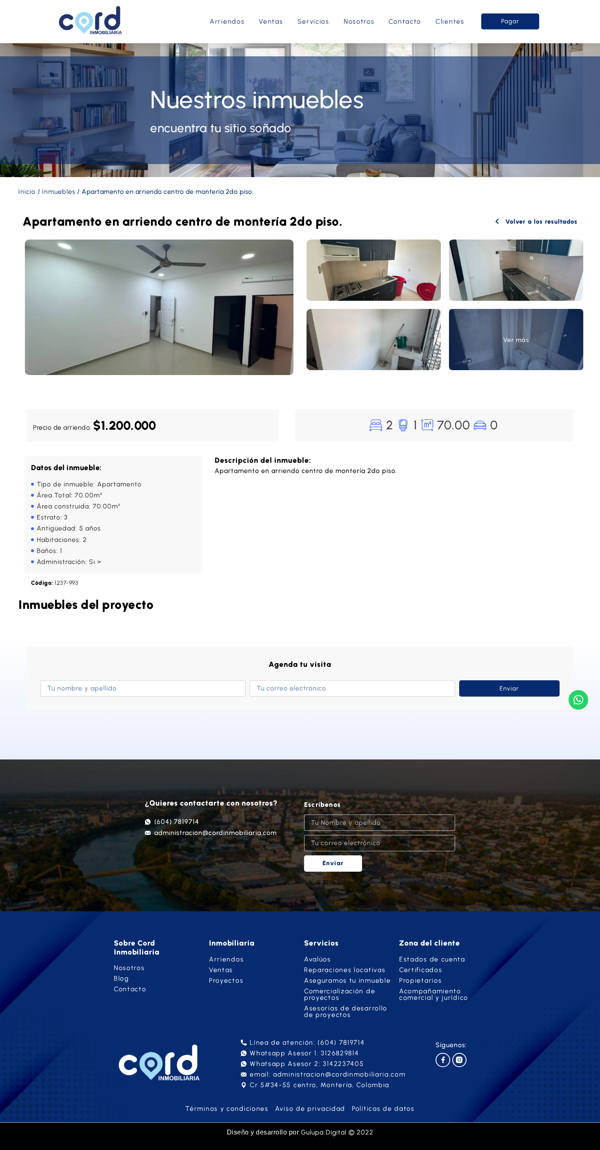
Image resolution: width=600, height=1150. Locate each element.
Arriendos (227, 21)
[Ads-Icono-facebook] (443, 1060)
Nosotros (359, 21)
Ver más (516, 340)
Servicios (313, 21)
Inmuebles (59, 191)
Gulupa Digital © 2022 (337, 1132)
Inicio (27, 191)
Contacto (405, 21)
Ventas (271, 21)
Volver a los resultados (540, 221)
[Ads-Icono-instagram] (459, 1060)
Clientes (450, 21)
